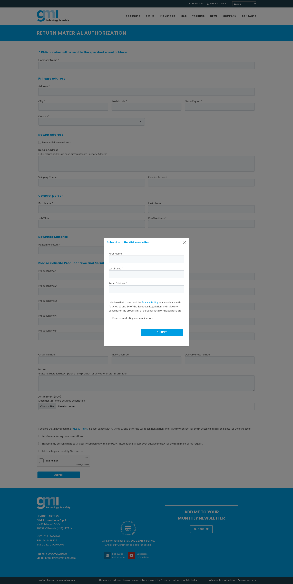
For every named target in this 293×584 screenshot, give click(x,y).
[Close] (184, 242)
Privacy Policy (150, 302)
